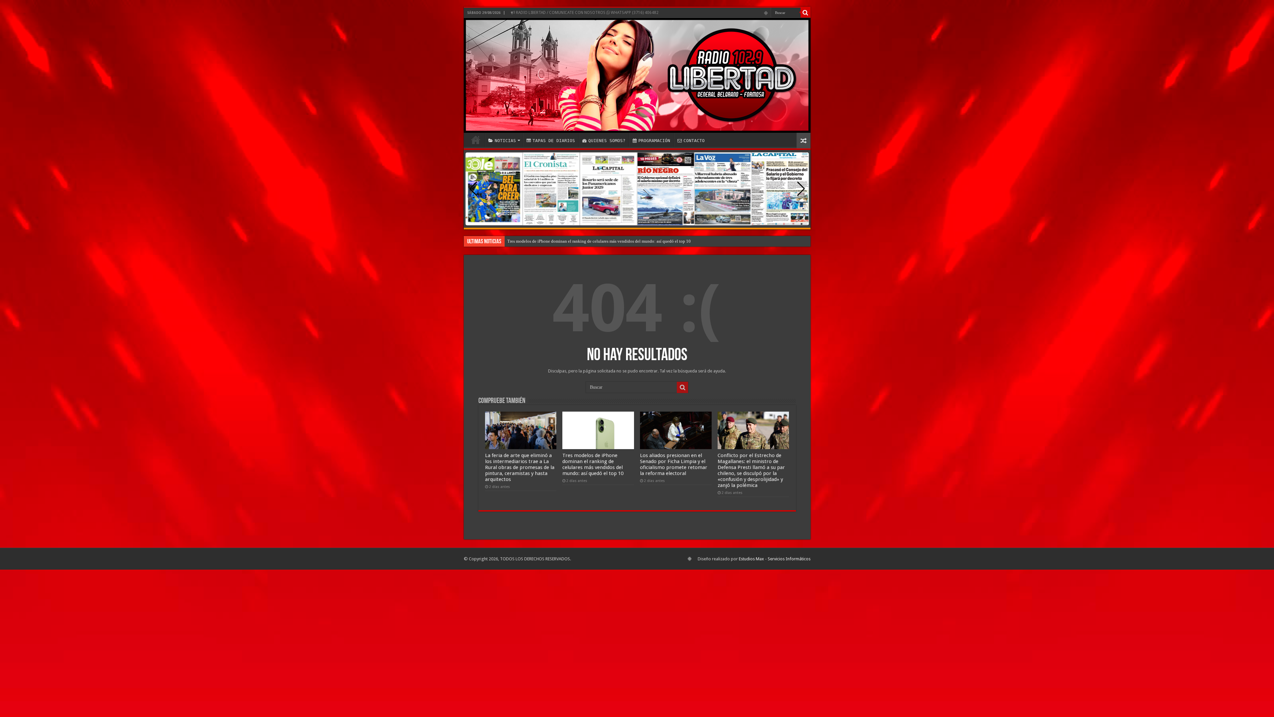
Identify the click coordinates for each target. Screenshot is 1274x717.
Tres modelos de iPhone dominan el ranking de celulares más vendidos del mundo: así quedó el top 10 (592, 464)
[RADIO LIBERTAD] (637, 75)
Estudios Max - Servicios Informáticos (775, 558)
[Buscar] (806, 13)
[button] (801, 189)
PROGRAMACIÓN (654, 140)
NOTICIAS (505, 140)
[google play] (765, 13)
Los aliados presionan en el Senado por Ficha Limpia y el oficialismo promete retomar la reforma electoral (602, 241)
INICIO (475, 140)
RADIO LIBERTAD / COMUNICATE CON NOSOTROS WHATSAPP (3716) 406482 (587, 12)
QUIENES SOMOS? (606, 140)
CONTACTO (694, 140)
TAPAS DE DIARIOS (553, 140)
